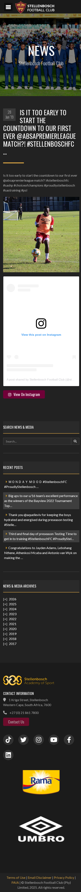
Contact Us (16, 721)
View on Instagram (27, 394)
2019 (12, 634)
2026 (12, 599)
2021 (12, 624)
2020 (12, 629)
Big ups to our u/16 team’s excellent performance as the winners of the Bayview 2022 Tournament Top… (41, 501)
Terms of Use (15, 877)
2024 (12, 609)
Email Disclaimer (40, 877)
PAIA (15, 882)
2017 (12, 644)
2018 (12, 639)
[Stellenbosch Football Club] (46, 7)
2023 (12, 614)
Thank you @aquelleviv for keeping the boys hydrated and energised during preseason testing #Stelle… (38, 520)
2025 (12, 604)
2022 (12, 619)
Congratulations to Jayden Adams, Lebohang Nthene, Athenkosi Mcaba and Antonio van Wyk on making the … (40, 553)
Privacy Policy (64, 877)
